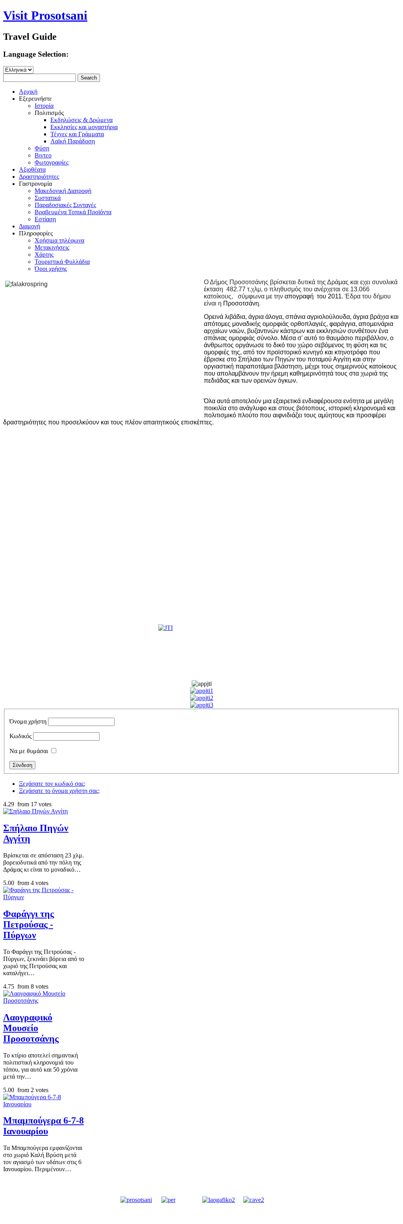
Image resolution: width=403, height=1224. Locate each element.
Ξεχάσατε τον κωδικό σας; (52, 783)
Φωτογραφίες (51, 162)
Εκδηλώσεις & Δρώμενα (81, 120)
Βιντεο (43, 155)
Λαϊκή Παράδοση (72, 141)
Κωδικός (20, 736)
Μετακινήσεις (52, 247)
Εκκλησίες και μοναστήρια (84, 127)
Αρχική (28, 91)
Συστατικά (48, 197)
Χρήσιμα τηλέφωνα (59, 240)
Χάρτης (44, 254)
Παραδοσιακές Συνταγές (65, 205)
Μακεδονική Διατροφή (63, 190)
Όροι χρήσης (51, 268)
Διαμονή (29, 226)
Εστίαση (45, 219)
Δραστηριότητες (39, 176)
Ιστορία (44, 105)
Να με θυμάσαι (28, 751)
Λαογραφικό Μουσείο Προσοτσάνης (31, 1028)
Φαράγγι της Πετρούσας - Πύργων (28, 924)
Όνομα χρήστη (27, 721)
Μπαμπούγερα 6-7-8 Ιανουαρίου (43, 1125)
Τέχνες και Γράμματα (77, 134)
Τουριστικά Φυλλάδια (62, 261)
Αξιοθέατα (32, 169)
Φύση (42, 148)
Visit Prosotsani (45, 15)
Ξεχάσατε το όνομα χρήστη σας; (59, 790)
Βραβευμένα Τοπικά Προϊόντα (73, 212)
